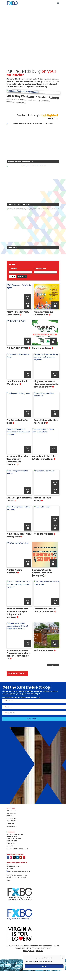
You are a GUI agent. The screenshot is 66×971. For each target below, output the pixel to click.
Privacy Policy (28, 951)
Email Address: (10, 713)
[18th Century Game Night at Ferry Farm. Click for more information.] (19, 518)
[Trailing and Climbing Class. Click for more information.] (19, 405)
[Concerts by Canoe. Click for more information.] (45, 332)
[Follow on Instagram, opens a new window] (11, 857)
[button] (63, 958)
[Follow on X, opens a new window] (14, 857)
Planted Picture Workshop (14, 571)
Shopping (10, 816)
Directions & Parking (14, 839)
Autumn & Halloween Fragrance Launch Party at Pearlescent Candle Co (19, 654)
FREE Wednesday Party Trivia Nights (18, 313)
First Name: (9, 701)
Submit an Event (16, 673)
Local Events (11, 821)
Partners (10, 846)
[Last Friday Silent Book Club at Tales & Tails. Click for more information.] (46, 593)
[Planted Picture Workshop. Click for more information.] (19, 554)
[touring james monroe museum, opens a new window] (33, 184)
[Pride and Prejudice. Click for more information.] (46, 518)
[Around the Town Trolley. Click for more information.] (46, 482)
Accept (44, 966)
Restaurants (11, 813)
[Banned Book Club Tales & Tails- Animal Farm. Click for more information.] (45, 441)
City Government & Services (16, 849)
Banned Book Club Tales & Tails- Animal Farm (44, 457)
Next (53, 665)
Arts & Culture (12, 818)
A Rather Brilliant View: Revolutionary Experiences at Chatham (18, 460)
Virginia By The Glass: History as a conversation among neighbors (46, 384)
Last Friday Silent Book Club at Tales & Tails (45, 610)
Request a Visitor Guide (15, 834)
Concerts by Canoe (41, 348)
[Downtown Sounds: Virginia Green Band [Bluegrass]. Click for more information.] (45, 554)
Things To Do (11, 810)
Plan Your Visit (12, 837)
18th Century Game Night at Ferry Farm (19, 535)
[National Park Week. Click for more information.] (46, 635)
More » (8, 880)
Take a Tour (11, 247)
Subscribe (33, 718)
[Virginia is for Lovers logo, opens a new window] (20, 941)
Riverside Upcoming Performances (19, 162)
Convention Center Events (18, 204)
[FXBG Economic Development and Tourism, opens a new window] (20, 903)
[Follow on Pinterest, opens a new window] (24, 857)
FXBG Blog (10, 823)
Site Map (39, 951)
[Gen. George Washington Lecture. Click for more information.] (19, 482)
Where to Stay (12, 826)
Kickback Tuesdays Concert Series (43, 313)
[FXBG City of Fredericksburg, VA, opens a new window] (20, 923)
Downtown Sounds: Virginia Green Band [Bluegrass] (42, 573)
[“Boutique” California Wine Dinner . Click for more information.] (19, 366)
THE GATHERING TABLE (17, 348)
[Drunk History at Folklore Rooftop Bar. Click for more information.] (46, 405)
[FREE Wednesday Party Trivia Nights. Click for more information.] (19, 296)
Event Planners (12, 841)
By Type (14, 269)
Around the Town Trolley (42, 499)
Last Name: (9, 707)
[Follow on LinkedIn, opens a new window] (17, 857)
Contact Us (11, 843)
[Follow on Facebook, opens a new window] (8, 857)
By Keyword (41, 269)
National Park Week (43, 650)
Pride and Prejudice (43, 534)
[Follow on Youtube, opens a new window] (20, 857)
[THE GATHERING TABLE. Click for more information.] (19, 332)
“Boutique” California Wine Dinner (17, 382)
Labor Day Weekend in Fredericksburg (33, 97)
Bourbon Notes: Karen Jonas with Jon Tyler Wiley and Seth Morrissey (17, 612)
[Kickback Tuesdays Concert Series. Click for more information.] (46, 296)
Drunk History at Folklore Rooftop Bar (46, 421)
